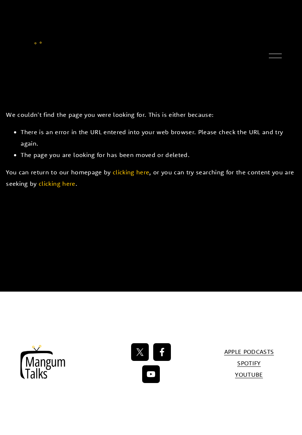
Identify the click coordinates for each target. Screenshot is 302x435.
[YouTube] (151, 374)
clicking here (131, 172)
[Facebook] (162, 352)
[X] (140, 352)
